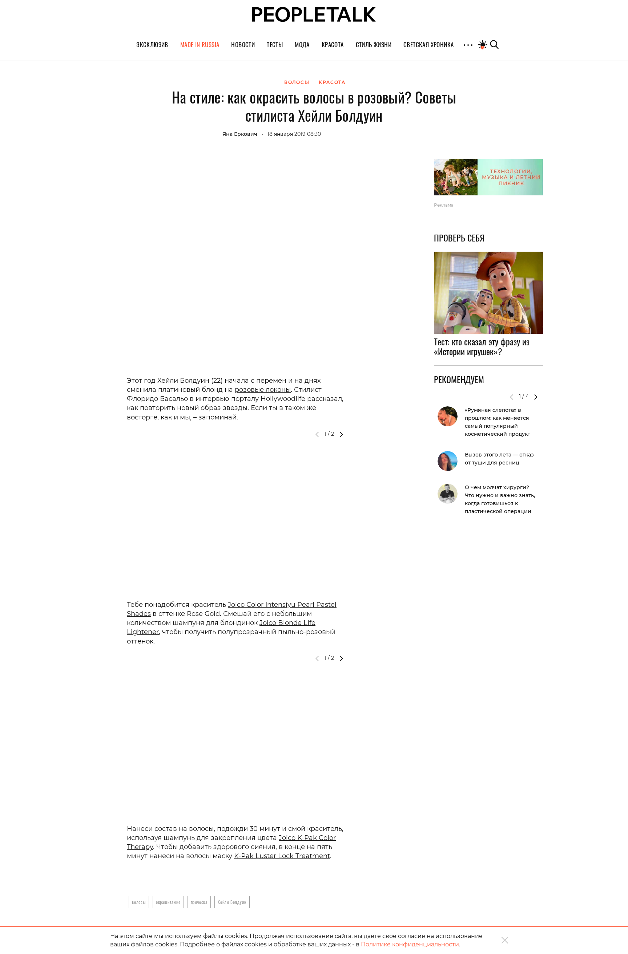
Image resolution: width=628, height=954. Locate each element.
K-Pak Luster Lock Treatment (282, 856)
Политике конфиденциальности (410, 944)
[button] (341, 434)
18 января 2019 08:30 (294, 134)
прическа (199, 902)
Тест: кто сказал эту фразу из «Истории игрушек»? (482, 346)
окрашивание (168, 902)
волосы (139, 902)
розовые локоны (263, 390)
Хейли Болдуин (232, 902)
